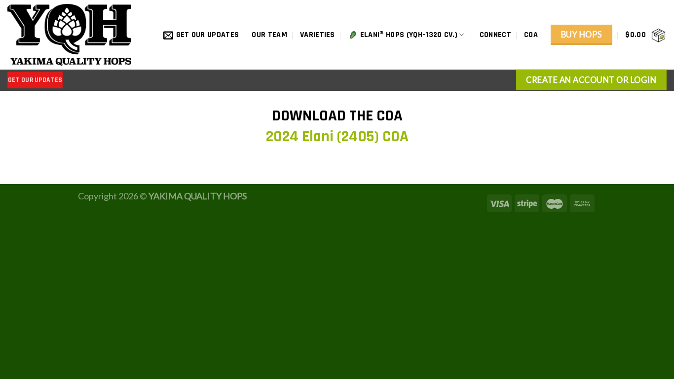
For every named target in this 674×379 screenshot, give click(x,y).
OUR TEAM (269, 35)
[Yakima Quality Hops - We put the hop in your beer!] (72, 35)
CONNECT (495, 35)
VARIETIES (317, 35)
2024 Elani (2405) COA (337, 136)
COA (531, 35)
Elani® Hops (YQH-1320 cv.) (408, 35)
